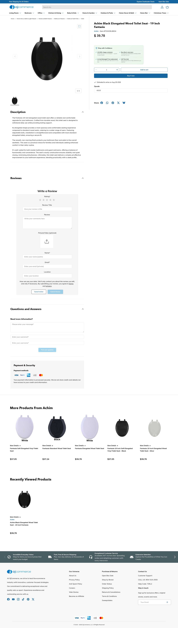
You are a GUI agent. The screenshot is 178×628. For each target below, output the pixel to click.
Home (12, 18)
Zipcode (97, 86)
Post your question (47, 350)
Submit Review (55, 292)
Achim (96, 31)
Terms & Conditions (109, 596)
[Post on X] (118, 102)
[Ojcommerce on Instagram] (18, 598)
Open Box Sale (107, 576)
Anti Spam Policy (75, 584)
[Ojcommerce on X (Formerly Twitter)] (33, 598)
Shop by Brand (107, 580)
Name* (47, 253)
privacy (49, 286)
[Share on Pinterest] (113, 102)
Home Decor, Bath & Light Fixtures (26, 18)
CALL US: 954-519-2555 (148, 580)
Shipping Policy (108, 588)
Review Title (47, 205)
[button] (40, 199)
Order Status (107, 584)
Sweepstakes (107, 600)
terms (71, 284)
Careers (72, 588)
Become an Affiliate (76, 596)
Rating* (47, 196)
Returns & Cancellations (111, 592)
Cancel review (38, 292)
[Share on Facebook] (101, 102)
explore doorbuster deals (145, 2)
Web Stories (73, 592)
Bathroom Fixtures (59, 18)
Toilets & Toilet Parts (73, 18)
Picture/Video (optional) (47, 233)
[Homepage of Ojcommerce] (21, 7)
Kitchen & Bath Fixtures (45, 18)
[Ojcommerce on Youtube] (13, 598)
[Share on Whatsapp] (107, 102)
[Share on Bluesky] (124, 102)
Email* (47, 262)
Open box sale (164, 2)
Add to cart (144, 70)
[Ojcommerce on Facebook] (8, 598)
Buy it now (131, 76)
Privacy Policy (74, 580)
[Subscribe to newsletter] (167, 602)
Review (47, 215)
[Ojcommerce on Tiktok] (23, 598)
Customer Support (145, 576)
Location (47, 272)
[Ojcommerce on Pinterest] (28, 598)
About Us (72, 576)
